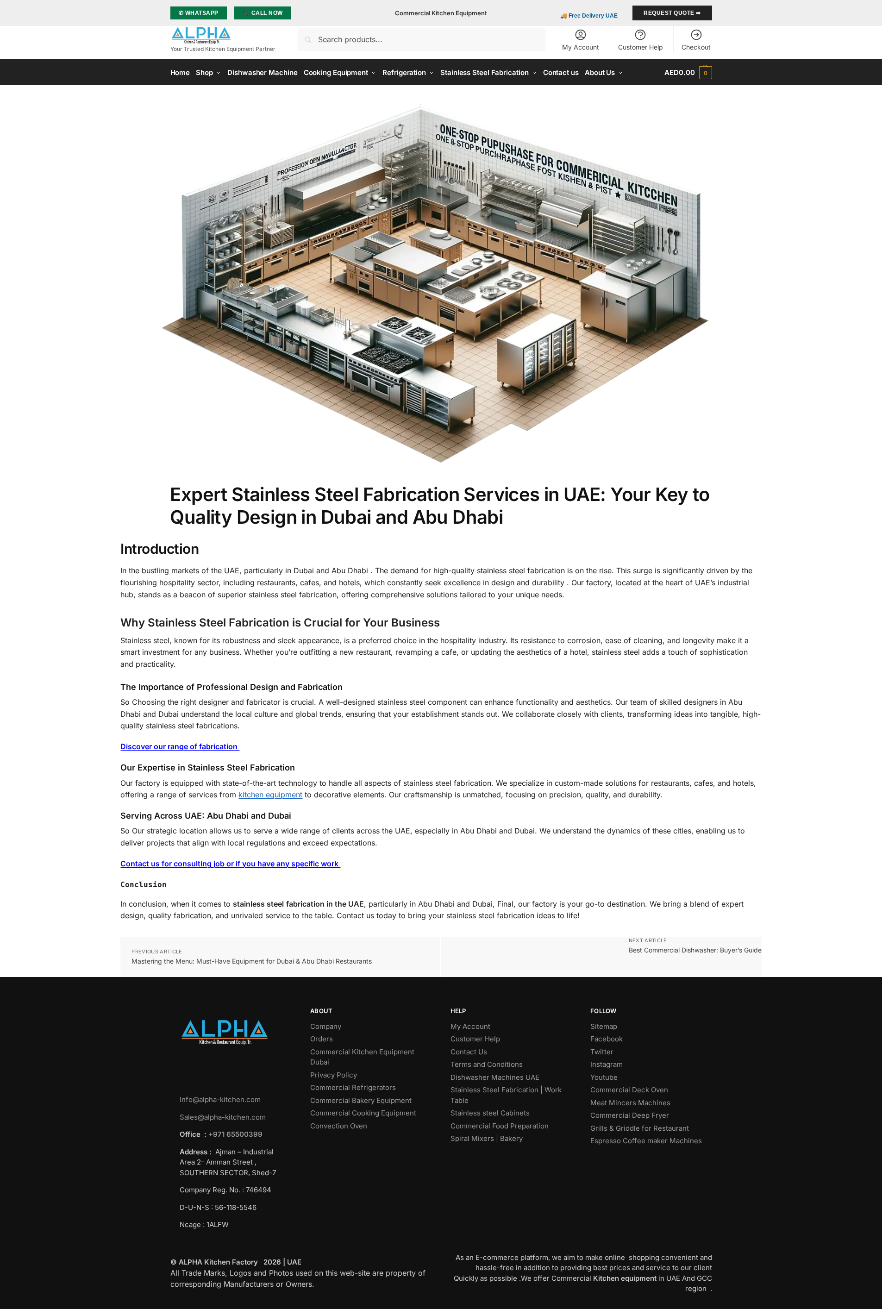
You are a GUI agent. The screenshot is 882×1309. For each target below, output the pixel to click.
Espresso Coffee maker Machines (647, 1140)
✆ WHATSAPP (199, 13)
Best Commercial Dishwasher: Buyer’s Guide (695, 950)
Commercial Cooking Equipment (364, 1113)
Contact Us (468, 1051)
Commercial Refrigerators (354, 1087)
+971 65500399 (235, 1134)
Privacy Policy (333, 1075)
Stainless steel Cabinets (491, 1113)
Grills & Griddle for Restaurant (640, 1128)
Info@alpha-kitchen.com (220, 1099)
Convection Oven (339, 1125)
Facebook (606, 1038)
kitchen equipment (270, 794)
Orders (321, 1038)
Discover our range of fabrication (179, 746)
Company (325, 1026)
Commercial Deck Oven (630, 1089)
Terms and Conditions (486, 1064)
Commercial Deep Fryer (629, 1115)
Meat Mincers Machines (631, 1102)
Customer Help (640, 47)
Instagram (606, 1064)
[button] (688, 72)
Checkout (696, 47)
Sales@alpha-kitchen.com (223, 1117)
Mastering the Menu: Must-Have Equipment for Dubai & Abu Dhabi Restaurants (251, 961)
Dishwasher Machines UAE (494, 1077)
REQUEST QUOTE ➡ (672, 13)
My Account (580, 47)
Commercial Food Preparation (500, 1125)
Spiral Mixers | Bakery (486, 1138)
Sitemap (603, 1026)
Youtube (604, 1077)
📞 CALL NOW (263, 13)
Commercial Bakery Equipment (361, 1100)
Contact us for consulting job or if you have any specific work (230, 863)
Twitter (601, 1051)
